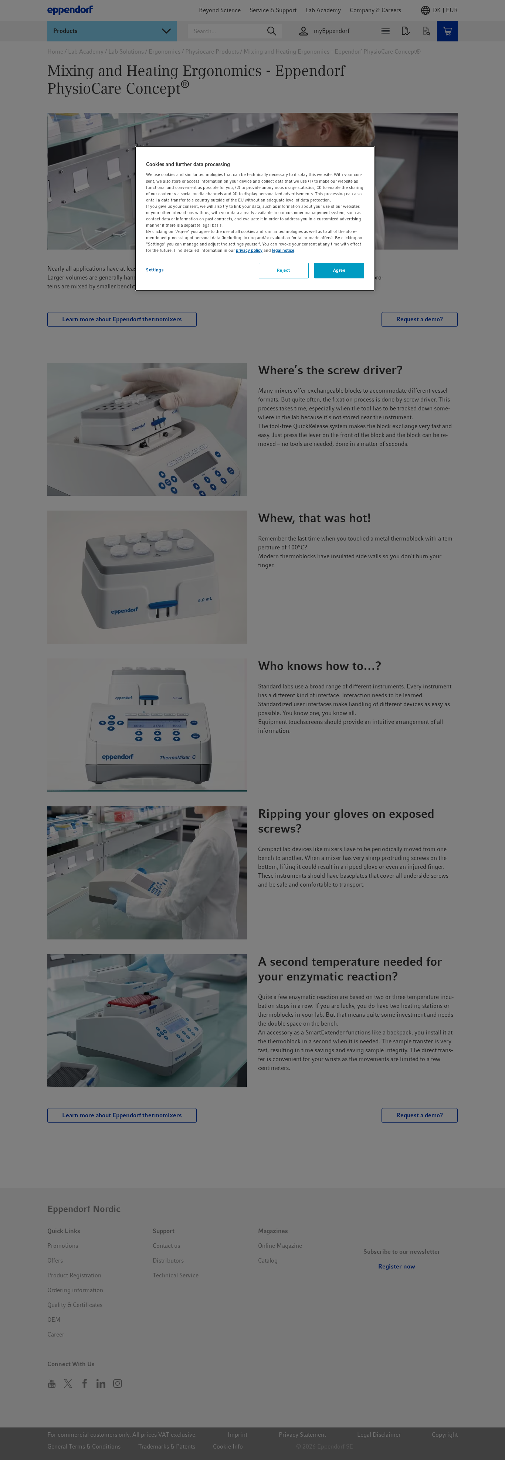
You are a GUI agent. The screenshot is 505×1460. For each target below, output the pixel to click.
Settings (155, 269)
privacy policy (249, 250)
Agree (339, 270)
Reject (283, 270)
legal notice (283, 250)
